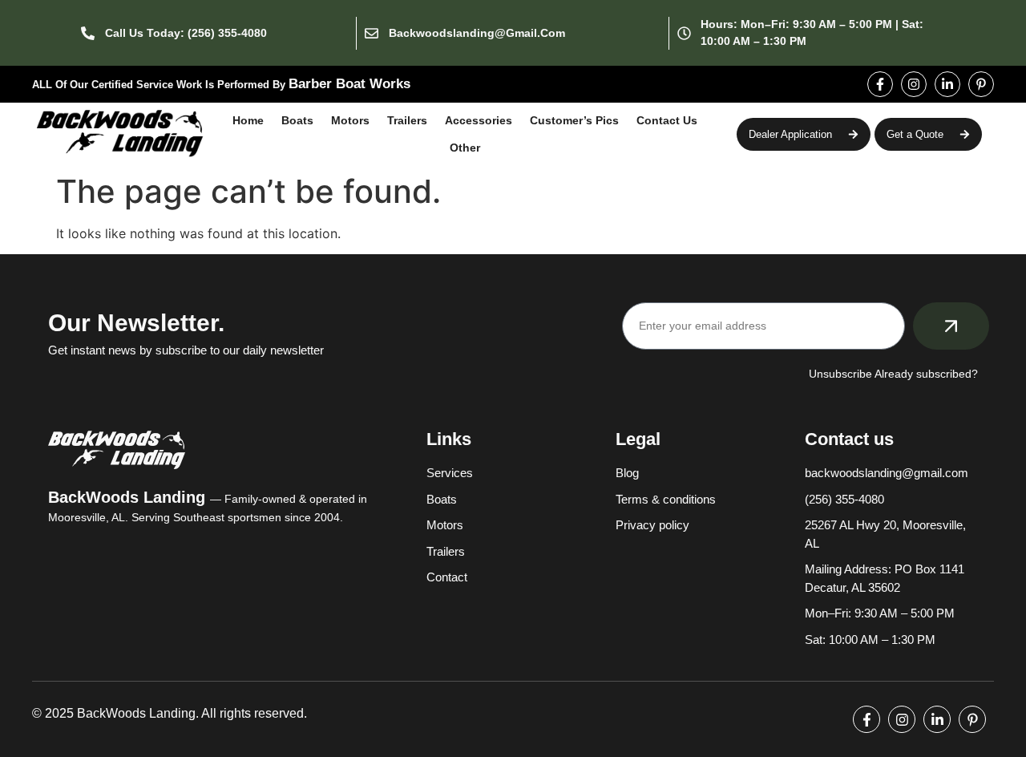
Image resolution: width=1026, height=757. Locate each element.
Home (248, 120)
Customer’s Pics (574, 120)
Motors (350, 120)
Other (465, 147)
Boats (297, 120)
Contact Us (666, 120)
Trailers (407, 120)
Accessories (478, 120)
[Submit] (951, 326)
